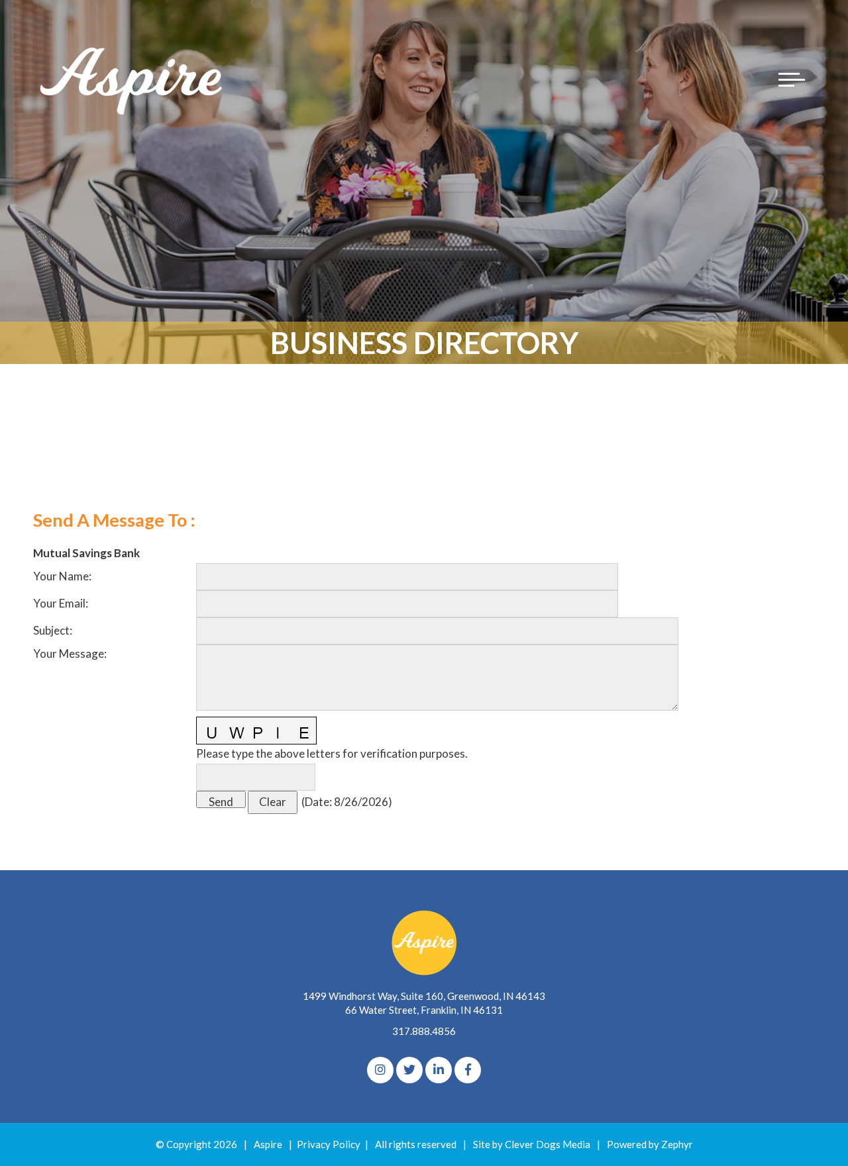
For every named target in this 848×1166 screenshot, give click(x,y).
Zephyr (677, 1144)
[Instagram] (380, 1070)
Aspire (268, 1144)
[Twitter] (409, 1070)
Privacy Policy (328, 1144)
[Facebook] (467, 1070)
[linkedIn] (438, 1070)
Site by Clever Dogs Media (531, 1144)
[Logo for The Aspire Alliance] (132, 79)
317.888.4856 (424, 1031)
